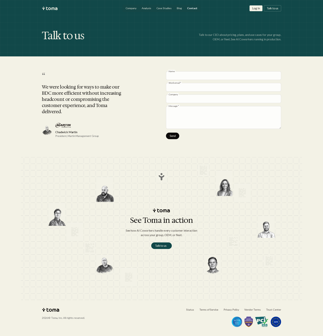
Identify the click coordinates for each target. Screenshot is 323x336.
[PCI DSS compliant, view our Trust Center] (261, 322)
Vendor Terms (252, 309)
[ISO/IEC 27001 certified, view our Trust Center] (248, 322)
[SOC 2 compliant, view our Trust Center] (237, 322)
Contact (192, 8)
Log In (256, 8)
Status (190, 309)
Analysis (146, 8)
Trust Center (273, 309)
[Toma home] (50, 8)
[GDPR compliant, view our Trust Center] (276, 322)
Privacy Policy (231, 309)
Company (131, 8)
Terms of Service (209, 309)
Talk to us (272, 8)
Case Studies (164, 8)
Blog (179, 8)
